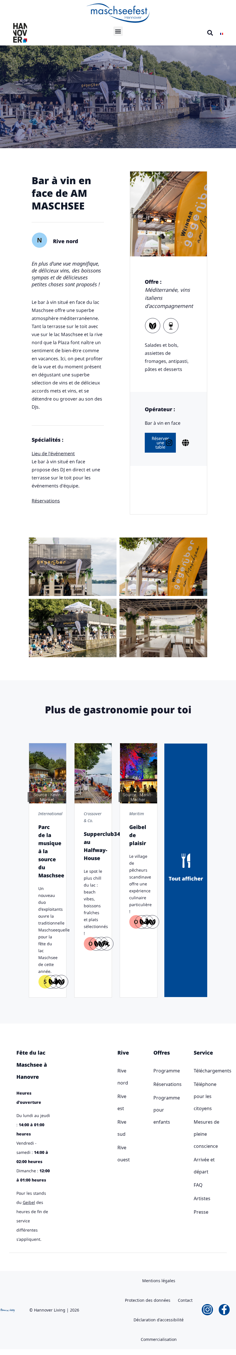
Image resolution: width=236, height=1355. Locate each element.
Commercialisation (159, 1339)
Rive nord (118, 1077)
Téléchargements (207, 1071)
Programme (155, 1071)
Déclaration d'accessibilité (159, 1319)
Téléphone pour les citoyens (205, 1096)
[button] (118, 31)
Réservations (155, 1084)
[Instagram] (207, 1309)
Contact (185, 1300)
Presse (201, 1212)
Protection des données (147, 1300)
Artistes (202, 1198)
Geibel (29, 1202)
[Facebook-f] (224, 1309)
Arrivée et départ (204, 1165)
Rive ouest (118, 1153)
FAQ (198, 1185)
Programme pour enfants (155, 1110)
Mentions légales (158, 1280)
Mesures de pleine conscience (206, 1134)
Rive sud (118, 1128)
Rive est (118, 1102)
